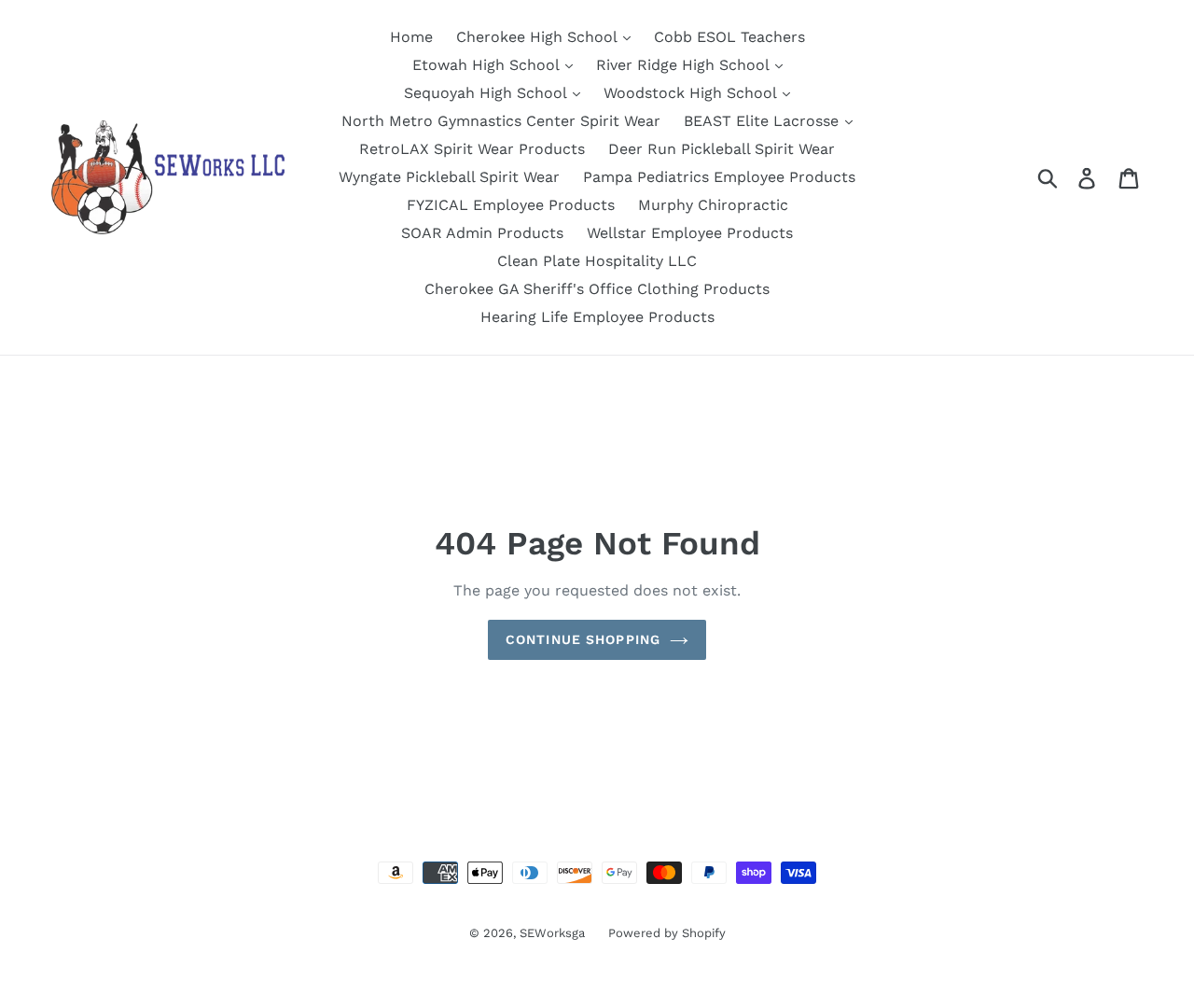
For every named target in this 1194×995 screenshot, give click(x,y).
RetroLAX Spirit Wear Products (472, 149)
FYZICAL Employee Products (511, 205)
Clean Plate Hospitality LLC (597, 261)
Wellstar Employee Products (690, 233)
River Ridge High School (684, 65)
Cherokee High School (538, 37)
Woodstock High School (692, 93)
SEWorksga (552, 933)
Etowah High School (487, 65)
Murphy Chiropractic (713, 205)
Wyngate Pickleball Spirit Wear (449, 177)
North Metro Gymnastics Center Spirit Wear (500, 121)
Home (411, 37)
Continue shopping (583, 639)
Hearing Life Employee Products (597, 317)
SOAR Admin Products (482, 233)
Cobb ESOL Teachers (729, 37)
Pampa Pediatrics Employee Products (719, 177)
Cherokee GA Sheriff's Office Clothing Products (597, 289)
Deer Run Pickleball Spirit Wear (721, 149)
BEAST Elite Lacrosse (763, 121)
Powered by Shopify (667, 933)
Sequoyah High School (487, 93)
